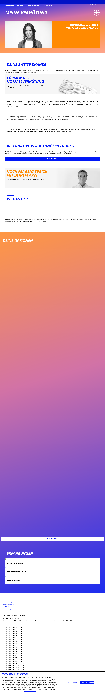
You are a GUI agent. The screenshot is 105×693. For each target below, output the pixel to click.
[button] (11, 613)
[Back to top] (99, 690)
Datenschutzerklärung (9, 603)
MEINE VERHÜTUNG (26, 12)
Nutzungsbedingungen (9, 604)
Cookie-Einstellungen (8, 609)
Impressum (6, 606)
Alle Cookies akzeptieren (87, 682)
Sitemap (5, 608)
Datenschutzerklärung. (30, 691)
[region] (52, 682)
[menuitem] (9, 6)
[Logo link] (97, 13)
